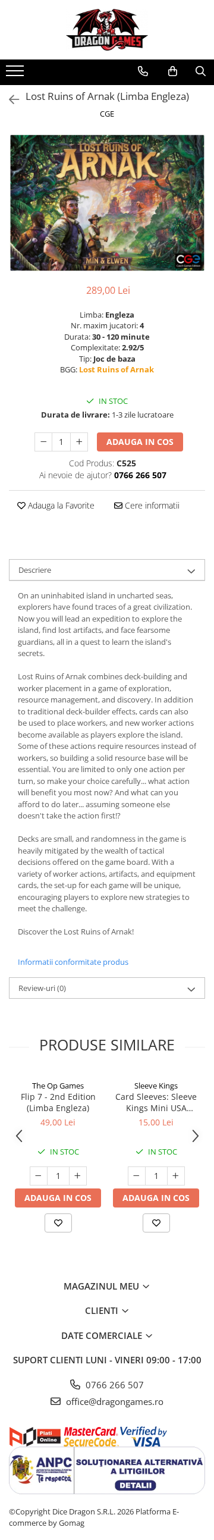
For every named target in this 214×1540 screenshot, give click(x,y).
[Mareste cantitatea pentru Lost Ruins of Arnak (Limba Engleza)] (79, 441)
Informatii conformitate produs (73, 961)
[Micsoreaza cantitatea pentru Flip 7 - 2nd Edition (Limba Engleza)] (39, 1175)
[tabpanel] (107, 202)
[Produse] (16, 74)
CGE (107, 113)
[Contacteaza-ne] (143, 71)
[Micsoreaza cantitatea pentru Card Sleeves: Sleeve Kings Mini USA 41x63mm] (137, 1175)
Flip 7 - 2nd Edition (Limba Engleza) (58, 1102)
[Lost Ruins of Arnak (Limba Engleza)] (107, 202)
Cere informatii (151, 505)
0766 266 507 (113, 1385)
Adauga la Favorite (60, 505)
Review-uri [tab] (42, 988)
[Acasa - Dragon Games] (107, 30)
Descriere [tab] (34, 569)
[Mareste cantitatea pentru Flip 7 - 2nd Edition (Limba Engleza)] (78, 1175)
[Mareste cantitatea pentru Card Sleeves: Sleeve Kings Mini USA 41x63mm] (176, 1175)
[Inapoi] (9, 100)
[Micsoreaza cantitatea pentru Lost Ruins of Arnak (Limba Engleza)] (43, 441)
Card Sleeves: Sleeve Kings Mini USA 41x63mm (156, 1102)
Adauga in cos (140, 441)
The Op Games (58, 1085)
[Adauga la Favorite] (58, 1222)
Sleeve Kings (156, 1085)
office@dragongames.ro (113, 1401)
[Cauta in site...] (200, 71)
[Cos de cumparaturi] (172, 71)
